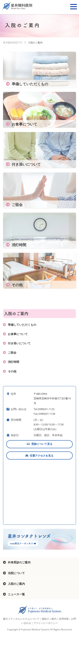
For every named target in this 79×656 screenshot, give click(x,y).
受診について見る (41, 444)
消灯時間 (13, 362)
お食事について (18, 334)
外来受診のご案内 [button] (19, 562)
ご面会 (12, 352)
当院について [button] (16, 573)
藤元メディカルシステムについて (21, 618)
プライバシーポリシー (45, 623)
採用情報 (64, 618)
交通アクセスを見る (41, 455)
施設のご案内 (49, 618)
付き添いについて (19, 343)
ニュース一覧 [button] (16, 594)
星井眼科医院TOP (12, 42)
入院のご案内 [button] (16, 584)
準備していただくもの (22, 324)
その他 (12, 371)
